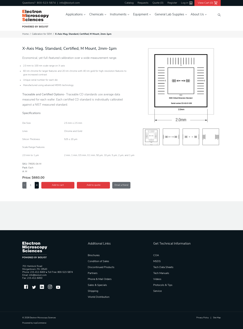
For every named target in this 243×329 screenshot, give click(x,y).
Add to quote (93, 185)
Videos (157, 279)
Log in (184, 3)
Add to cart (58, 185)
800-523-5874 (46, 3)
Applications (74, 14)
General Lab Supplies (169, 14)
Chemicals (96, 14)
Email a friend (121, 185)
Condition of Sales (98, 261)
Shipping (93, 291)
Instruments (118, 14)
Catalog (129, 3)
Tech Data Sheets (163, 267)
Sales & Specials (97, 285)
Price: (26, 177)
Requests (143, 3)
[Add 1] (37, 185)
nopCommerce (39, 323)
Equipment (140, 14)
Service (157, 291)
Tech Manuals (161, 273)
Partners (93, 273)
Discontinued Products (101, 267)
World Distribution (98, 297)
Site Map (217, 318)
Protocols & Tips (162, 285)
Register (172, 3)
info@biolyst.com (69, 3)
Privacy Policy (202, 318)
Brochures (94, 255)
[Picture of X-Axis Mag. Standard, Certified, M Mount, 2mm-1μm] (151, 137)
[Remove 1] (24, 185)
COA (156, 255)
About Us (197, 14)
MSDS (157, 261)
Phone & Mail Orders (100, 279)
